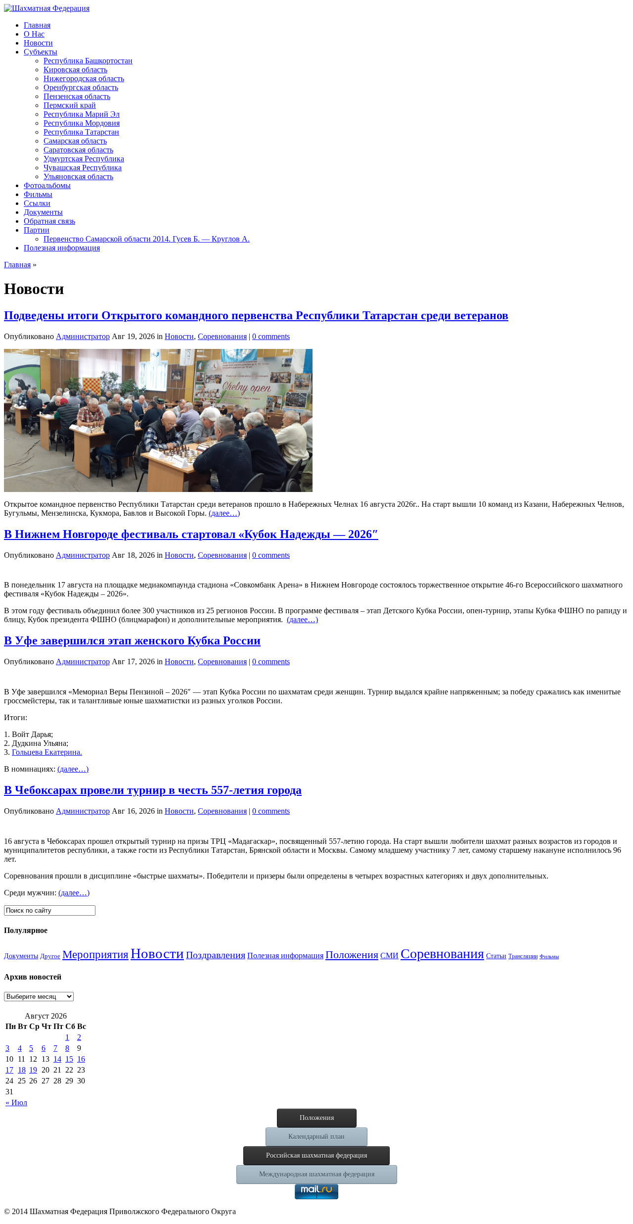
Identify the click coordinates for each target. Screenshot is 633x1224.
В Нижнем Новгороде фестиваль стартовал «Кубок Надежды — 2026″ (191, 534)
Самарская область (75, 141)
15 (69, 1059)
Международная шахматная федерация (316, 1174)
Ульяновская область (78, 176)
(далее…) (224, 513)
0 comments (271, 336)
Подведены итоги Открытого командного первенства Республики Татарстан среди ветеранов (256, 315)
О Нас (34, 34)
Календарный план (316, 1136)
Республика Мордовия (82, 123)
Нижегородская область (84, 78)
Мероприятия (95, 954)
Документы (43, 212)
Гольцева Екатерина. (47, 752)
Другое (50, 956)
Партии (36, 230)
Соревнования (222, 336)
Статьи (496, 956)
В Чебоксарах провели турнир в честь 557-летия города (153, 789)
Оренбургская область (81, 87)
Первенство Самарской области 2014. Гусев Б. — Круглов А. (147, 239)
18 (22, 1070)
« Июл (16, 1102)
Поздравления (215, 954)
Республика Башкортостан (88, 60)
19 (33, 1070)
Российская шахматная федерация (316, 1155)
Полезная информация (62, 248)
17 (9, 1070)
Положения (351, 955)
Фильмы (38, 194)
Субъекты (40, 52)
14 (57, 1059)
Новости (38, 43)
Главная (37, 25)
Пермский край (70, 105)
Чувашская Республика (83, 167)
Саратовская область (78, 150)
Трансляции (523, 956)
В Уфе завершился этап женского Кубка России (132, 640)
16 (81, 1059)
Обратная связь (49, 221)
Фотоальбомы (47, 185)
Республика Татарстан (81, 132)
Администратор (83, 336)
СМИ (389, 955)
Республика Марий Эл (82, 114)
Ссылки (37, 203)
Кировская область (75, 69)
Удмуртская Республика (84, 158)
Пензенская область (77, 96)
